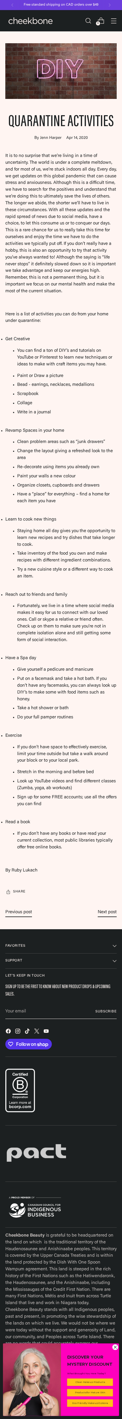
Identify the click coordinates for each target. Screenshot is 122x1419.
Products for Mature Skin (90, 1392)
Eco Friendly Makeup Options (90, 1403)
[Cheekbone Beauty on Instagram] (18, 1032)
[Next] (109, 5)
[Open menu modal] (113, 21)
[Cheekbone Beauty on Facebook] (8, 1032)
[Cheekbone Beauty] (30, 20)
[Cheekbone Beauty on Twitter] (37, 1032)
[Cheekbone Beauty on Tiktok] (27, 1032)
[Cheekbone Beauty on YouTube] (46, 1032)
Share (19, 891)
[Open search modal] (88, 21)
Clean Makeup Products (90, 1382)
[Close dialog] (115, 1347)
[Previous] (12, 5)
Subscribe (106, 1011)
